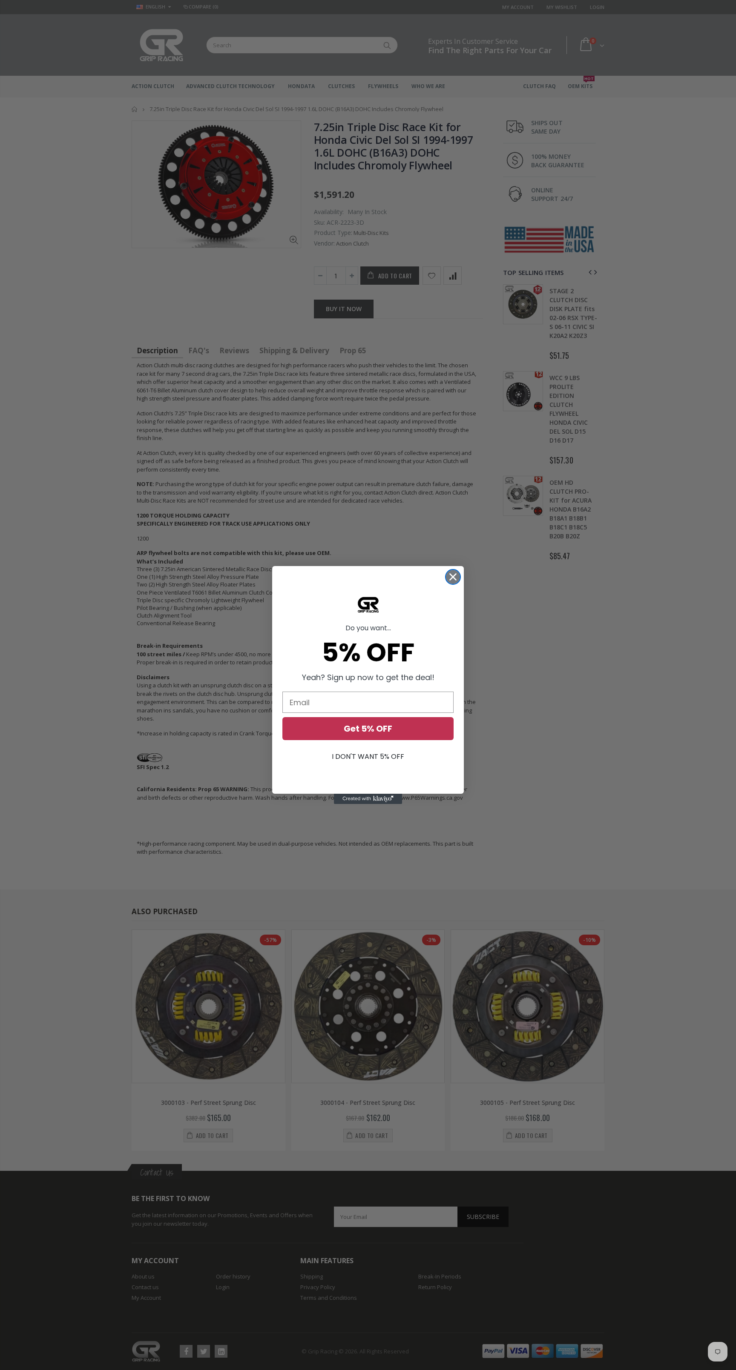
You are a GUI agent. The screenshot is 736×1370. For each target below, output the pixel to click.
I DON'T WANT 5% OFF (368, 756)
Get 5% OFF (368, 729)
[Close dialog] (453, 576)
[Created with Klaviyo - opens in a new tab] (368, 799)
